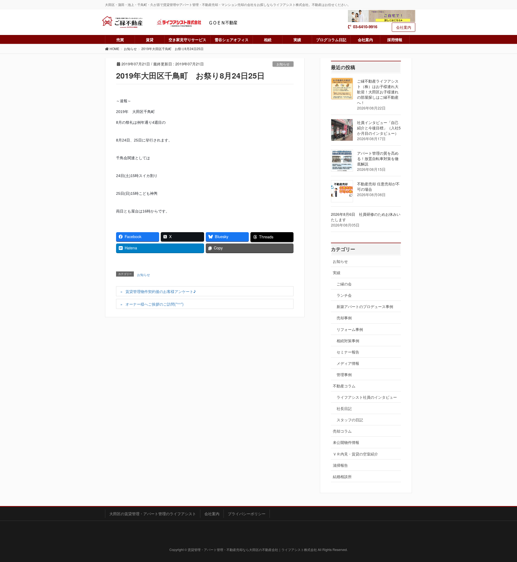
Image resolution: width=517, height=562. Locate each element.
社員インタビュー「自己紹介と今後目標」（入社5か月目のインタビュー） (379, 128)
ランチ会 (344, 295)
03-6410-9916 (365, 27)
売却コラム (342, 431)
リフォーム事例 (350, 329)
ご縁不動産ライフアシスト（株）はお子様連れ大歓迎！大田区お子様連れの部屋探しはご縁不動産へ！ (378, 91)
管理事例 (344, 374)
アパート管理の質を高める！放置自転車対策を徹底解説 (378, 158)
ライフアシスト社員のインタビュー (367, 397)
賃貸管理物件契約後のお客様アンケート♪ (160, 291)
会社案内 (403, 27)
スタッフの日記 (350, 419)
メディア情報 (348, 363)
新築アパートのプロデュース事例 (365, 306)
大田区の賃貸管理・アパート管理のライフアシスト (152, 513)
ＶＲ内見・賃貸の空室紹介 (355, 454)
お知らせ (283, 64)
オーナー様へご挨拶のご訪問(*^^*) (154, 304)
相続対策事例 (348, 340)
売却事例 (344, 317)
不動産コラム (344, 385)
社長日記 (344, 408)
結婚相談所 (342, 476)
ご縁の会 (344, 284)
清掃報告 (340, 465)
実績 (336, 272)
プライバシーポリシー (247, 513)
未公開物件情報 (346, 442)
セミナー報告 (348, 352)
